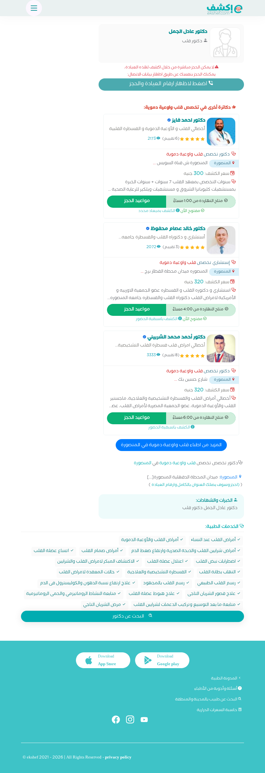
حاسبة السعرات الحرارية (217, 710)
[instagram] (132, 721)
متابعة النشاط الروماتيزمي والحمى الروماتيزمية (71, 594)
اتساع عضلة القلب (52, 551)
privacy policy (118, 758)
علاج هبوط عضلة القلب (152, 594)
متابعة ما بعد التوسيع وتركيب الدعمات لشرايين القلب (185, 605)
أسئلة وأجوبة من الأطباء (216, 689)
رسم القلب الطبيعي (217, 583)
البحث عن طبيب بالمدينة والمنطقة (206, 700)
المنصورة (142, 463)
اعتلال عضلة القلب (165, 562)
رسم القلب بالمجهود (164, 583)
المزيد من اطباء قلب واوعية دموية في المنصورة (171, 445)
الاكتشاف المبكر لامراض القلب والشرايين (96, 562)
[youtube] (147, 721)
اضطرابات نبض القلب (216, 562)
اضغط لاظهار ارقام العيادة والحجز (168, 84)
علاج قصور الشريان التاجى (212, 594)
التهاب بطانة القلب (218, 573)
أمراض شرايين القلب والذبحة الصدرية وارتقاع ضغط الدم (184, 551)
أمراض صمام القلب (100, 551)
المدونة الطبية (224, 679)
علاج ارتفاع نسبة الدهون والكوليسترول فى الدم (86, 583)
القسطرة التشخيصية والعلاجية (157, 573)
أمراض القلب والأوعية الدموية (150, 540)
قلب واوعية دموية (184, 155)
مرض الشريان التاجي (102, 605)
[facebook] (118, 721)
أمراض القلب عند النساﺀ (214, 540)
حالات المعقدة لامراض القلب (87, 573)
